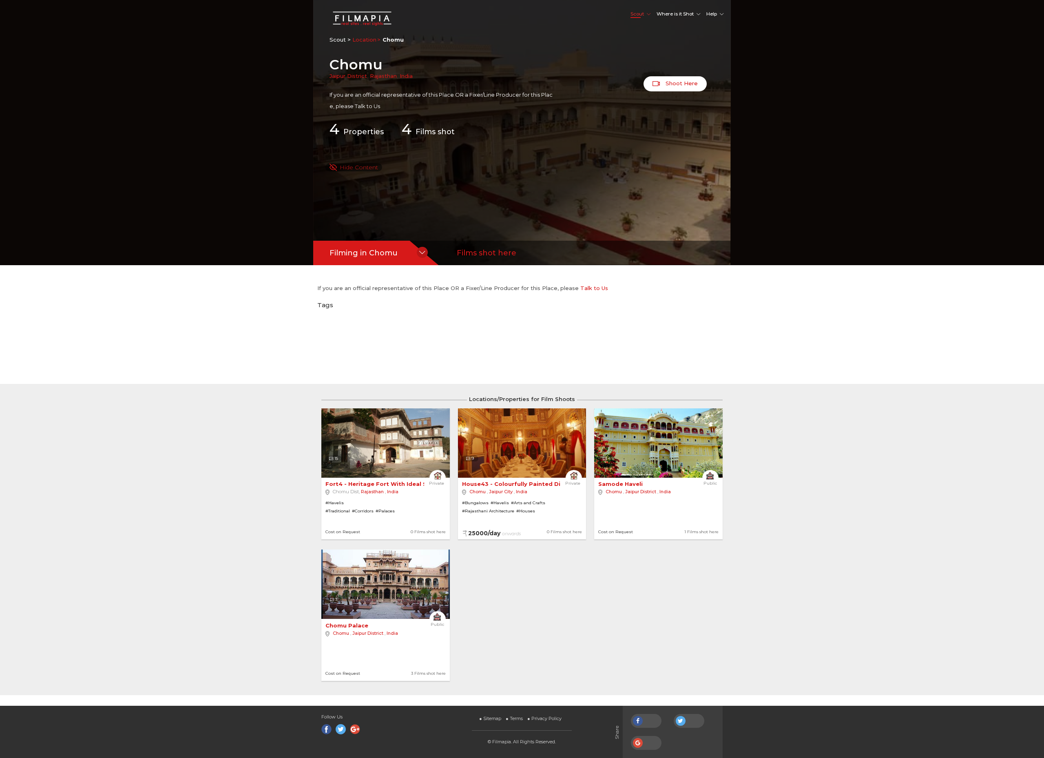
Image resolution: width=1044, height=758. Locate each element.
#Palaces (385, 511)
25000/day (494, 533)
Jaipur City (501, 491)
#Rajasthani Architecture (488, 511)
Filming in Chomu (364, 252)
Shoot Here (681, 83)
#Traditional (337, 511)
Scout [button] (637, 14)
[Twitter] (341, 729)
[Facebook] (326, 729)
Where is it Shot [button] (675, 14)
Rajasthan (383, 76)
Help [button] (711, 14)
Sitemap (490, 718)
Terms (514, 718)
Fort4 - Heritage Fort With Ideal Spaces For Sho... (400, 484)
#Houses (525, 511)
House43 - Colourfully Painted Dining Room (528, 484)
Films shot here (486, 252)
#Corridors (363, 511)
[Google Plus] (355, 729)
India (406, 76)
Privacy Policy (544, 718)
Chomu (477, 491)
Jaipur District (348, 76)
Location (364, 39)
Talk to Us (367, 106)
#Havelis (334, 502)
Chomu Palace (347, 625)
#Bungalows (475, 502)
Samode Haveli (621, 484)
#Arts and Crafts (528, 502)
